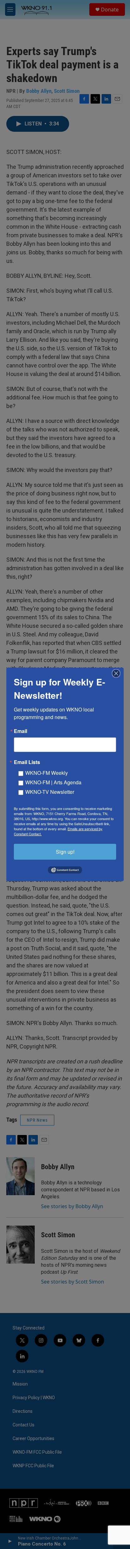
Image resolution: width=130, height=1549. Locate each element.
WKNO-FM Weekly (46, 772)
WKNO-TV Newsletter (49, 791)
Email (20, 731)
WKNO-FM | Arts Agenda (53, 782)
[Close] (118, 673)
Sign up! (65, 851)
